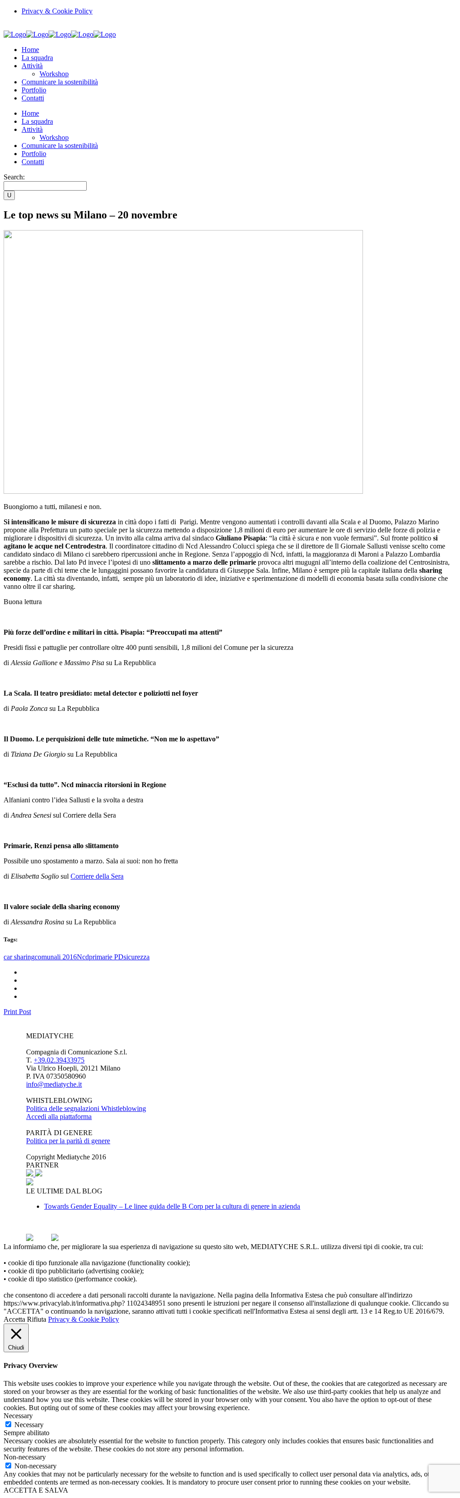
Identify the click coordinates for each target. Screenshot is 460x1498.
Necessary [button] (18, 1416)
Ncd (83, 957)
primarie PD (106, 957)
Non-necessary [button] (25, 1457)
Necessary (29, 1424)
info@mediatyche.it (54, 1084)
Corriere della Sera (97, 876)
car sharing (19, 957)
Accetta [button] (14, 1319)
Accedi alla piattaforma (59, 1116)
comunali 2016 (56, 957)
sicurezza (137, 957)
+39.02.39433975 (59, 1060)
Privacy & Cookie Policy (57, 11)
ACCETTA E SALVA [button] (36, 1490)
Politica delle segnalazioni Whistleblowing (86, 1108)
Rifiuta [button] (36, 1319)
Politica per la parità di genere (68, 1141)
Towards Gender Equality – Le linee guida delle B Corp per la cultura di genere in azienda (172, 1206)
